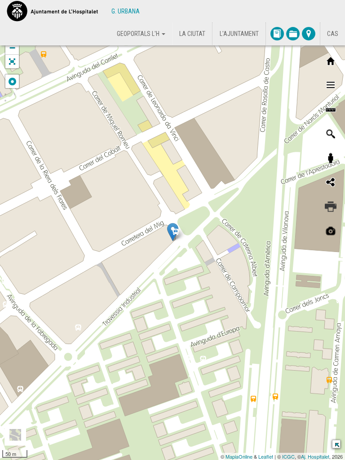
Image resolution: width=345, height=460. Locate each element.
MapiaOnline (239, 456)
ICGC (288, 456)
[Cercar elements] (331, 134)
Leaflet (265, 456)
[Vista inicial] (331, 61)
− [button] (12, 47)
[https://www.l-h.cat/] (52, 11)
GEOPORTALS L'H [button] (139, 33)
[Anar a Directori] (277, 33)
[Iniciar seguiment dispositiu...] (12, 81)
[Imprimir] (331, 207)
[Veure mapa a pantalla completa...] (12, 61)
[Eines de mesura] (331, 109)
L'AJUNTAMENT (239, 33)
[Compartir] (331, 182)
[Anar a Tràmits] (293, 33)
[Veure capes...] (331, 85)
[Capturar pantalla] (331, 231)
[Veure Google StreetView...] (331, 158)
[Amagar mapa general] (336, 443)
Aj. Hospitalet (315, 456)
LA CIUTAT (192, 33)
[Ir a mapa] (308, 33)
